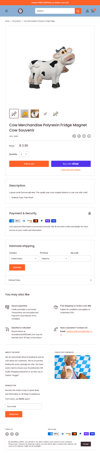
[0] (92, 10)
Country (13, 253)
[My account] (87, 10)
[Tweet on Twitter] (84, 136)
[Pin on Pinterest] (79, 136)
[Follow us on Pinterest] (17, 434)
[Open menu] (6, 11)
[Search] (78, 11)
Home (7, 21)
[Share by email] (89, 136)
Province (44, 253)
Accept (86, 444)
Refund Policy (14, 280)
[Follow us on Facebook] (7, 434)
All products (16, 21)
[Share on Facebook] (74, 136)
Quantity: (13, 154)
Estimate (17, 267)
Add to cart (29, 164)
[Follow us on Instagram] (12, 434)
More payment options (70, 170)
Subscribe (13, 414)
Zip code (74, 253)
